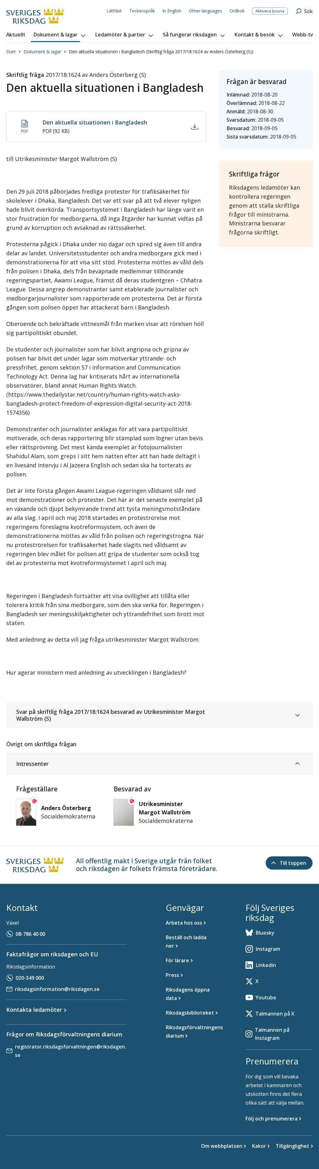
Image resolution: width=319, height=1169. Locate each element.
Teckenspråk (142, 11)
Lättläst (114, 11)
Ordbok (237, 11)
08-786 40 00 (30, 934)
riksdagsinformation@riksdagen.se (57, 989)
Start (11, 51)
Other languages (205, 11)
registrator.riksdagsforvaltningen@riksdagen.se (70, 1050)
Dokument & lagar (42, 51)
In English (171, 11)
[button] (60, 34)
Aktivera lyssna (269, 11)
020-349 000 (30, 977)
